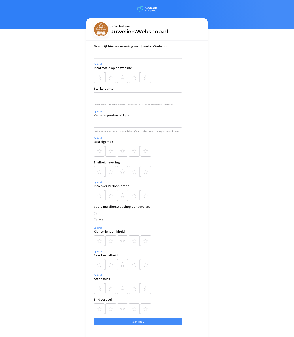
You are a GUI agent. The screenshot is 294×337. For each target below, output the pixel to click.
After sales (102, 279)
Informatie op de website (113, 68)
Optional (98, 64)
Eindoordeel (103, 299)
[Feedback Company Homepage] (147, 9)
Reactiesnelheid (106, 255)
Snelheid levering (107, 162)
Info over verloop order (111, 186)
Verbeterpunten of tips (111, 115)
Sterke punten (104, 88)
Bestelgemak (103, 142)
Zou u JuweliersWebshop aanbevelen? (122, 207)
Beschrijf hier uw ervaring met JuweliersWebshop (131, 46)
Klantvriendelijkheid (109, 231)
